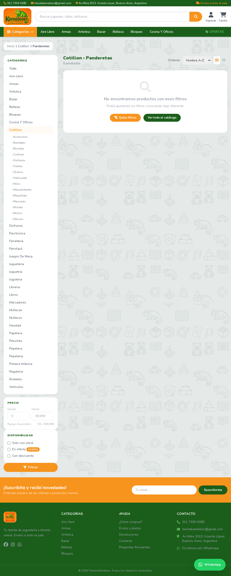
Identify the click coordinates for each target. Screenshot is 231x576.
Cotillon (23, 46)
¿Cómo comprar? (130, 522)
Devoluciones (129, 534)
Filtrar (33, 467)
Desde (11, 409)
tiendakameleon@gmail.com (53, 3)
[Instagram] (13, 545)
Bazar (101, 32)
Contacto (125, 541)
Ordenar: (174, 60)
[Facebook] (6, 545)
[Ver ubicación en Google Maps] (178, 536)
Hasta (35, 409)
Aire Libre (47, 32)
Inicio (10, 46)
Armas (66, 32)
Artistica (84, 32)
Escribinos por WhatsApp (200, 548)
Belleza (118, 32)
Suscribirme (213, 490)
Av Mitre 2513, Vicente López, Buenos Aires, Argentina (113, 3)
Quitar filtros (127, 118)
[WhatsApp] (20, 545)
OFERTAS (216, 32)
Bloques (137, 32)
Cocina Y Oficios (161, 32)
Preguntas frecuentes (134, 547)
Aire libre (67, 522)
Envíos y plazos (130, 528)
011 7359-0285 (16, 3)
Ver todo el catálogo (162, 118)
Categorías (20, 32)
